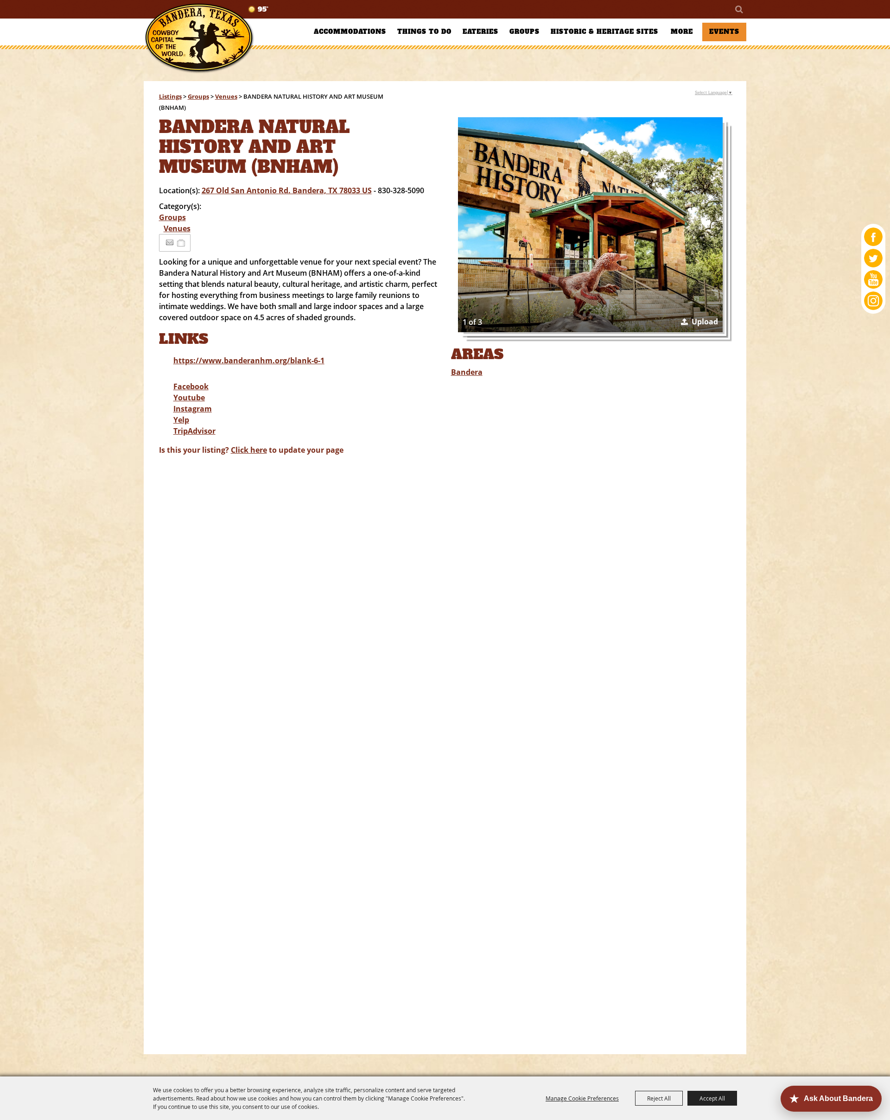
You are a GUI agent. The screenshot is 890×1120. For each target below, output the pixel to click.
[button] (590, 224)
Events (724, 32)
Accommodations (350, 32)
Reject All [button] (659, 1098)
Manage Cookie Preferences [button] (582, 1098)
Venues (226, 96)
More (682, 32)
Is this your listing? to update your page (251, 450)
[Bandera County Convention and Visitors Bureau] (199, 38)
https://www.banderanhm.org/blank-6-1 (248, 360)
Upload (705, 321)
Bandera (467, 372)
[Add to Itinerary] (181, 243)
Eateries (480, 32)
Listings (170, 96)
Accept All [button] (712, 1098)
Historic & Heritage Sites (604, 32)
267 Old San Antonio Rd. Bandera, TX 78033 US (287, 190)
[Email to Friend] (169, 242)
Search (738, 9)
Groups (524, 32)
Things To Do (424, 32)
